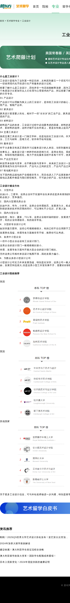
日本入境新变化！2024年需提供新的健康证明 (25, 562)
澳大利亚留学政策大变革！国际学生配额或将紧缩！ (28, 555)
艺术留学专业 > (14, 21)
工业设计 (26, 21)
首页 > (3, 21)
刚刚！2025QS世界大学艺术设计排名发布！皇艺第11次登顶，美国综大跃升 (34, 537)
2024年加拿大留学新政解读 (15, 543)
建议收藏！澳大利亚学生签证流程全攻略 (22, 549)
